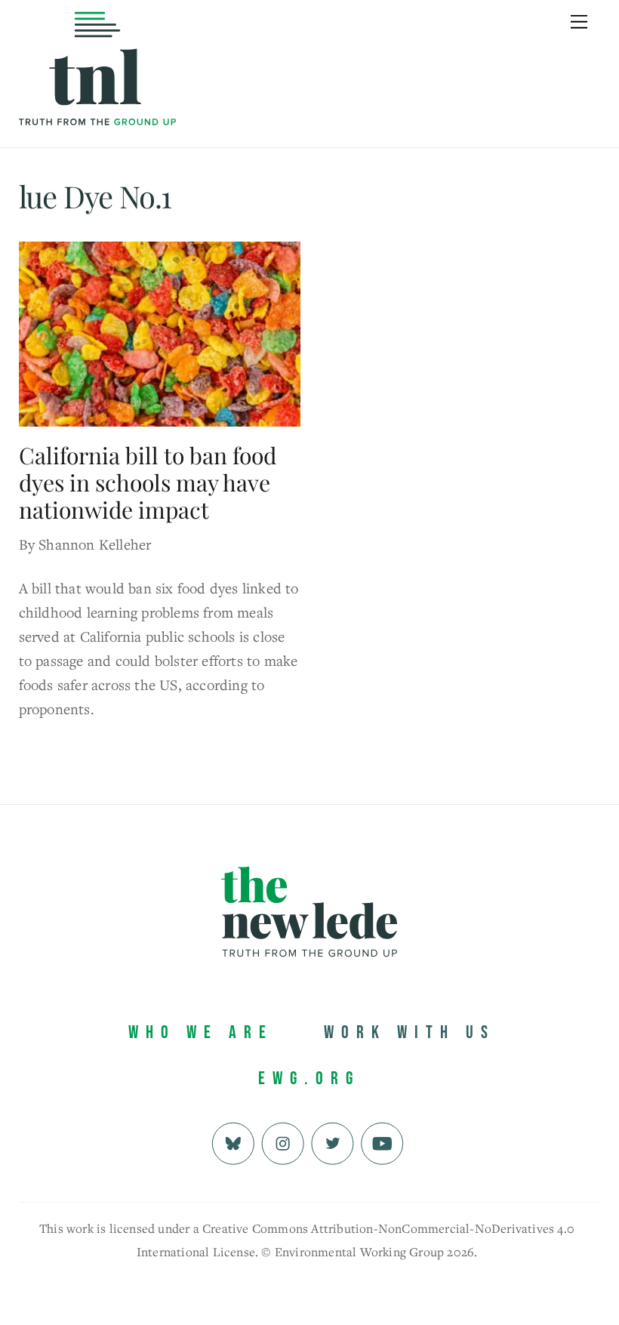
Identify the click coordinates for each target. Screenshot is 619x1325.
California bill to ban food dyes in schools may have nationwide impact (147, 482)
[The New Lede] (97, 94)
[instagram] (282, 1142)
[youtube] (382, 1142)
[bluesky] (232, 1142)
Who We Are (200, 1032)
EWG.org (309, 1078)
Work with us (409, 1032)
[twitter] (332, 1142)
